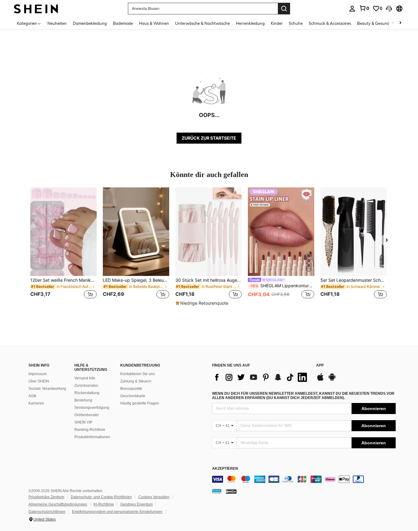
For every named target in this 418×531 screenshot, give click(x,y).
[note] (202, 303)
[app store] (320, 380)
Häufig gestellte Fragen (139, 403)
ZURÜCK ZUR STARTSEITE (209, 138)
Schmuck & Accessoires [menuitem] (330, 23)
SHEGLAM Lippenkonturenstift (281, 285)
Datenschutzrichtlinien (46, 512)
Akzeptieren (225, 469)
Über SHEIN (38, 381)
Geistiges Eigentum (136, 504)
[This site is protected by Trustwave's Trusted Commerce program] (216, 491)
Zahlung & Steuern (135, 381)
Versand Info (84, 378)
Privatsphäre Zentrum (46, 497)
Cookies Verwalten (154, 497)
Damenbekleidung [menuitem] (90, 23)
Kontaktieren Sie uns (137, 374)
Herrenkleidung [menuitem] (250, 23)
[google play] (332, 380)
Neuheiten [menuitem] (57, 23)
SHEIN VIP (83, 422)
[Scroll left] (393, 23)
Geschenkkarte (132, 396)
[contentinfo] (304, 479)
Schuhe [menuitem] (296, 23)
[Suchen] (284, 8)
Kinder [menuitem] (277, 23)
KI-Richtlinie (104, 504)
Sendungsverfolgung (91, 407)
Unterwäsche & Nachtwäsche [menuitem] (202, 23)
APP (320, 365)
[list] (261, 377)
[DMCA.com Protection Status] (231, 491)
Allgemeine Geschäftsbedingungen (57, 504)
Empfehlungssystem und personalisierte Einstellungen (117, 512)
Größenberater (86, 415)
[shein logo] (36, 8)
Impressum (37, 374)
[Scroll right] (400, 23)
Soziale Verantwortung (47, 388)
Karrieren (36, 403)
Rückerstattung (86, 393)
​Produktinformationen (92, 437)
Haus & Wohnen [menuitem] (154, 23)
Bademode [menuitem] (123, 23)
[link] (364, 8)
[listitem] (63, 246)
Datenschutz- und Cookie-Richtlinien (101, 497)
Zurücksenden (86, 385)
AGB (32, 396)
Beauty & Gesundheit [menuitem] (377, 23)
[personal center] (352, 8)
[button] (389, 8)
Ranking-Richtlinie (89, 429)
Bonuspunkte (131, 388)
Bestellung (83, 400)
